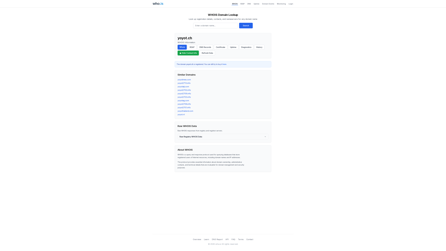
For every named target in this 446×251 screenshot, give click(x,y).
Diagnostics (246, 47)
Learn (206, 239)
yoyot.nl (181, 114)
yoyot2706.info (184, 104)
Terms (241, 239)
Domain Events (268, 4)
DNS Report (217, 239)
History (259, 47)
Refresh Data (207, 53)
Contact (249, 239)
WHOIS (235, 4)
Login (291, 4)
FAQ (233, 239)
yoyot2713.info (184, 83)
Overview (197, 239)
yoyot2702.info (184, 90)
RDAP (242, 4)
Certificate (220, 47)
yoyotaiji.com (183, 86)
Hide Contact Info (189, 53)
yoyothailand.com (185, 111)
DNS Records (205, 47)
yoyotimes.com (184, 79)
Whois (182, 47)
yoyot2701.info (184, 107)
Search (246, 25)
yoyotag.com (183, 100)
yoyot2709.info (184, 93)
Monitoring (281, 4)
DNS (249, 4)
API (227, 239)
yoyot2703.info (184, 97)
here (224, 64)
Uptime (256, 4)
